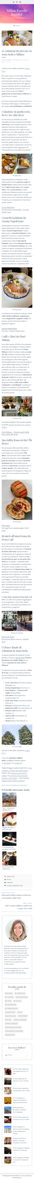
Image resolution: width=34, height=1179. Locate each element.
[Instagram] (17, 2)
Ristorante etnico (13, 1027)
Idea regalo (10, 1016)
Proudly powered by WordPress (11, 1175)
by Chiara (9, 885)
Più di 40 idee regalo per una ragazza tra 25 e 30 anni (21, 1071)
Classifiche (15, 885)
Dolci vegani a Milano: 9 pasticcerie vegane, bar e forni (18, 906)
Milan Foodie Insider (17, 12)
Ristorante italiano (14, 1031)
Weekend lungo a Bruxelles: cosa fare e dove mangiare (20, 1110)
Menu (18, 26)
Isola (21, 885)
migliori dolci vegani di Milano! (13, 781)
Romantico (10, 1035)
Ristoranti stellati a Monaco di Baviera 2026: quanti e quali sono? (16, 895)
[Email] (20, 2)
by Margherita (11, 1008)
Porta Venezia (11, 1023)
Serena (9, 879)
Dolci (19, 1012)
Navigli (8, 1019)
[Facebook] (13, 2)
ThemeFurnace (17, 1177)
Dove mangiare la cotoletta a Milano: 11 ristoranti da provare (20, 1100)
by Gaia (8, 1001)
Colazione (6, 60)
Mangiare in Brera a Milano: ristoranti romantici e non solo (20, 1141)
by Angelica (20, 993)
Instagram (22, 1016)
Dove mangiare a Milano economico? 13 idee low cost (21, 1160)
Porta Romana (20, 1019)
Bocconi (9, 993)
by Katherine (10, 1004)
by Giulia (17, 1001)
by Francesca (21, 997)
